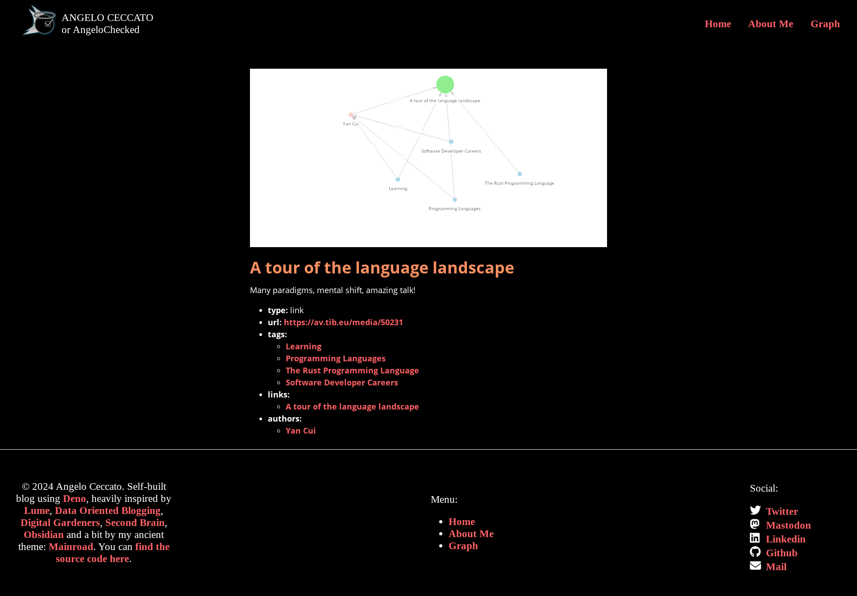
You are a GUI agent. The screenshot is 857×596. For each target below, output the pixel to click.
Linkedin (784, 539)
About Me (770, 23)
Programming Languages (336, 358)
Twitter (780, 511)
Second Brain (135, 522)
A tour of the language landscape (352, 406)
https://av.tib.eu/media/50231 (343, 322)
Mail (774, 566)
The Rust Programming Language (352, 370)
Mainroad (71, 546)
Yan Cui (301, 430)
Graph (825, 23)
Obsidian (44, 534)
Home (718, 23)
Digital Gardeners (60, 522)
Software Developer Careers (342, 382)
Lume (37, 510)
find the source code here (113, 552)
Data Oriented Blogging (108, 510)
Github (780, 553)
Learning (303, 346)
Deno (74, 498)
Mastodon (787, 525)
